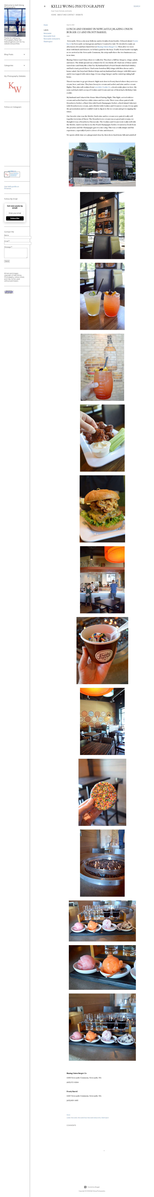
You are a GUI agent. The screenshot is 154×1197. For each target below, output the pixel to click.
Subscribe (14, 218)
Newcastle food (49, 36)
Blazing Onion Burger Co (107, 47)
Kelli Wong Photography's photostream (14, 174)
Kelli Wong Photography (77, 6)
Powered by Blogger (93, 1187)
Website (79, 15)
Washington (48, 41)
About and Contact (65, 15)
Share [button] (46, 25)
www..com (12, 171)
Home (53, 15)
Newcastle (47, 33)
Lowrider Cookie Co (102, 87)
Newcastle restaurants (52, 39)
